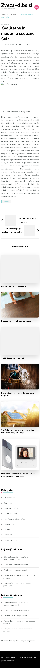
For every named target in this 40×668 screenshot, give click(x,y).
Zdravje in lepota (10, 540)
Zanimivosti (7, 535)
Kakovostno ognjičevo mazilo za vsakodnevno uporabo (15, 558)
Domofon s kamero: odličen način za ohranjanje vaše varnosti (18, 475)
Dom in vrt (5, 24)
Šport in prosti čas (10, 513)
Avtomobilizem (9, 497)
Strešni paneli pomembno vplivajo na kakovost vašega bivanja (18, 431)
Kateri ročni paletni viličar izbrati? (16, 565)
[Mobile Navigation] (36, 7)
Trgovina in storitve (11, 524)
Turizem (6, 529)
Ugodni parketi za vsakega (13, 286)
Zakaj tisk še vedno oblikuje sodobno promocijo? (17, 584)
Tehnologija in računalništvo (14, 519)
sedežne (7, 202)
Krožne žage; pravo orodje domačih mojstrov (17, 394)
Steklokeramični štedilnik (12, 358)
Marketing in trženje (11, 508)
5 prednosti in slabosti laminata (16, 321)
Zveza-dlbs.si (16, 5)
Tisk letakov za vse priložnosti (15, 570)
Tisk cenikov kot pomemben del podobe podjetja (19, 576)
